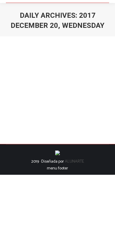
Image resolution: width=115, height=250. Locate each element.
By (62, 96)
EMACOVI (21, 96)
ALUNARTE (74, 161)
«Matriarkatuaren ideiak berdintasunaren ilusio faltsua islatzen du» (53, 76)
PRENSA (38, 96)
